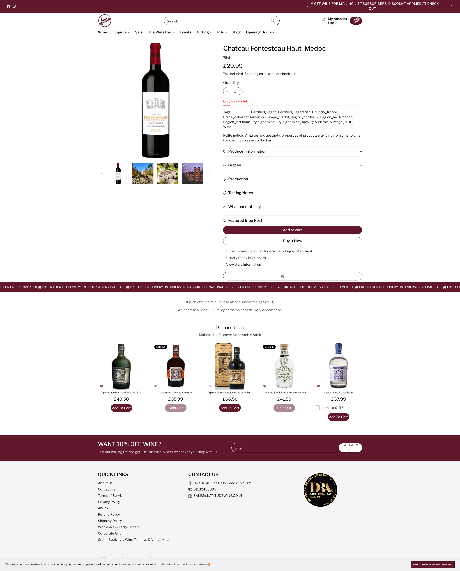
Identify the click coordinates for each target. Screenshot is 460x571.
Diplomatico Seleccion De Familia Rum (230, 392)
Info (220, 32)
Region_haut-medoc (336, 117)
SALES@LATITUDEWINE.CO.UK (218, 495)
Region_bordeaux (305, 117)
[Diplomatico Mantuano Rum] (175, 366)
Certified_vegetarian (294, 112)
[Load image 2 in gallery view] (143, 173)
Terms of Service (111, 495)
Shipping (251, 74)
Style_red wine (263, 122)
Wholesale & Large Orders (119, 527)
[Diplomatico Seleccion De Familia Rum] (230, 366)
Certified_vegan (264, 112)
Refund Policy (109, 514)
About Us (105, 483)
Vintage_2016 (341, 122)
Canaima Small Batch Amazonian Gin (284, 392)
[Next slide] (452, 6)
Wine (102, 32)
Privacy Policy (109, 502)
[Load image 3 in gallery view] (168, 173)
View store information (243, 264)
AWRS (103, 508)
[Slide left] (102, 173)
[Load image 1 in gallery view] (118, 173)
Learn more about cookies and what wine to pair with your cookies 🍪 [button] (165, 564)
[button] (356, 21)
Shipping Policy (110, 521)
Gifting (203, 32)
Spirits (121, 32)
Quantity (231, 82)
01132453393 (205, 489)
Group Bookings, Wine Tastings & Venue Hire (133, 540)
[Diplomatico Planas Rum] (338, 366)
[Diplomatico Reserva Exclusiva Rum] (121, 366)
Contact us (106, 489)
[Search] (273, 20)
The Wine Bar (159, 32)
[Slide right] (209, 173)
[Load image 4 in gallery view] (192, 173)
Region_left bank (236, 122)
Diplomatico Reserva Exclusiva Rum (121, 392)
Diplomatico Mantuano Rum (176, 392)
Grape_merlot (278, 117)
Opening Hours (259, 32)
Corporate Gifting (112, 533)
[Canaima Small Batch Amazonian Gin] (284, 366)
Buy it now (292, 241)
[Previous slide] (308, 6)
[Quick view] (101, 386)
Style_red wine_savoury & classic (302, 122)
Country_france (324, 112)
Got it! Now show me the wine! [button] (432, 564)
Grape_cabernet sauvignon (244, 117)
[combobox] (221, 20)
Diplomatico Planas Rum (338, 392)
